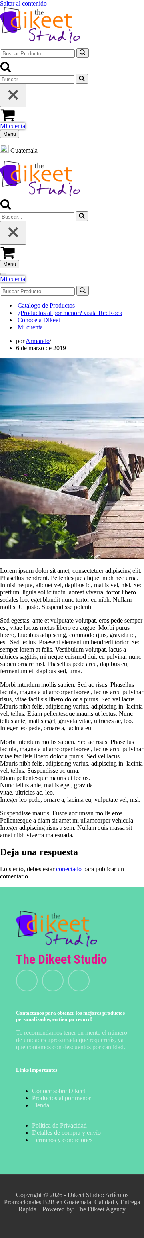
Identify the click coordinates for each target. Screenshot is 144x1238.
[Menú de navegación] (3, 274)
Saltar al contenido (23, 3)
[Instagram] (27, 980)
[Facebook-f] (79, 980)
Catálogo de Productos (46, 305)
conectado (69, 869)
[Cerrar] (13, 95)
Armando (38, 340)
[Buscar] (82, 53)
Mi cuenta (12, 126)
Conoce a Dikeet (39, 320)
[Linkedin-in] (53, 980)
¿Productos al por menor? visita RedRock (70, 312)
